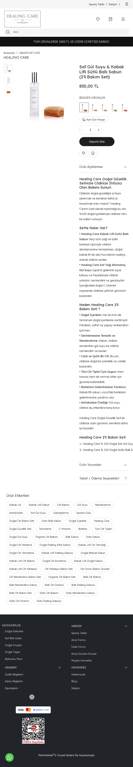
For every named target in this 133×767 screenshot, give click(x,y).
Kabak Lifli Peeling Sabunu (57, 553)
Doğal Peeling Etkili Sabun (54, 545)
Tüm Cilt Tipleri (103, 528)
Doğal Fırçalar (13, 645)
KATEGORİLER (11, 625)
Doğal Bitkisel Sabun (93, 553)
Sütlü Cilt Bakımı (49, 593)
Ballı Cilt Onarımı (54, 585)
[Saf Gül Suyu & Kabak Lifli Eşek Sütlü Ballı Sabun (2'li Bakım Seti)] (94, 107)
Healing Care (101, 520)
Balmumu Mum (13, 659)
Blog (74, 681)
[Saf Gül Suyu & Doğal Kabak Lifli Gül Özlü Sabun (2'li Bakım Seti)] (124, 107)
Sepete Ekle (97, 141)
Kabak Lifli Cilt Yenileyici (23, 569)
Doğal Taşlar (12, 652)
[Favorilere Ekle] (83, 153)
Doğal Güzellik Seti (20, 528)
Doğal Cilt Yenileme (20, 545)
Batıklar (82, 528)
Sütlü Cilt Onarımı (19, 601)
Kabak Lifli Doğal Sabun (88, 561)
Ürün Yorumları (90, 465)
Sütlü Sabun (93, 537)
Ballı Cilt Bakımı (92, 577)
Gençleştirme (61, 512)
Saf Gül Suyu (38, 512)
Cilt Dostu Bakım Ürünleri (95, 569)
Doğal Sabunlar (14, 631)
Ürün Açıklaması (91, 167)
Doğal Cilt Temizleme (21, 553)
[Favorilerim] (98, 19)
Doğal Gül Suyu (18, 537)
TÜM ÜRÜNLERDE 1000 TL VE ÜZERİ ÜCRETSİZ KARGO (67, 41)
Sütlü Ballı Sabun (51, 520)
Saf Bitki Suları (13, 638)
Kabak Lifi (15, 504)
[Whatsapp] (9, 757)
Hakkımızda (78, 674)
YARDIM (76, 626)
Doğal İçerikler (77, 520)
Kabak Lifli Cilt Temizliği (92, 545)
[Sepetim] (110, 19)
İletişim (75, 688)
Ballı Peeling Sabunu (83, 585)
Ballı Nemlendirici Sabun (23, 585)
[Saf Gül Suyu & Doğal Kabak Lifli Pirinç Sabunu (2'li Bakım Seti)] (104, 107)
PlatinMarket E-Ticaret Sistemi (56, 755)
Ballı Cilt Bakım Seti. (20, 593)
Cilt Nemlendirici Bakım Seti (25, 577)
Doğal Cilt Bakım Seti (21, 520)
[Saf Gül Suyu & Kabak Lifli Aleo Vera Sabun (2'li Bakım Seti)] (114, 107)
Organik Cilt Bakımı (46, 537)
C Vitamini (65, 528)
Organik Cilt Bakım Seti (62, 577)
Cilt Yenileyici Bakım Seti (59, 569)
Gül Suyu (82, 504)
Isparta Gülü (83, 512)
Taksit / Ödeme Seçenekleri (99, 478)
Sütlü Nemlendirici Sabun (80, 593)
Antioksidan (16, 512)
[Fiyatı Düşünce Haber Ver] (93, 153)
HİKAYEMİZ (78, 667)
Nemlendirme (102, 504)
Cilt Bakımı (63, 504)
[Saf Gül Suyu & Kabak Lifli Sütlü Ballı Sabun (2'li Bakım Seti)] (44, 93)
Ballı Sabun (71, 537)
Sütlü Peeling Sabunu (49, 601)
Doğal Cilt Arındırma (54, 561)
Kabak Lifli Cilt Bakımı (22, 561)
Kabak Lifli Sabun (39, 504)
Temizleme (45, 528)
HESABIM (10, 667)
